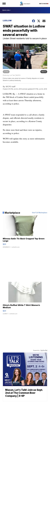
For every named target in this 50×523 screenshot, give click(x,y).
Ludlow (7, 20)
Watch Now (43, 3)
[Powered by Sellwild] (43, 350)
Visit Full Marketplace (39, 213)
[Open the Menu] (4, 3)
